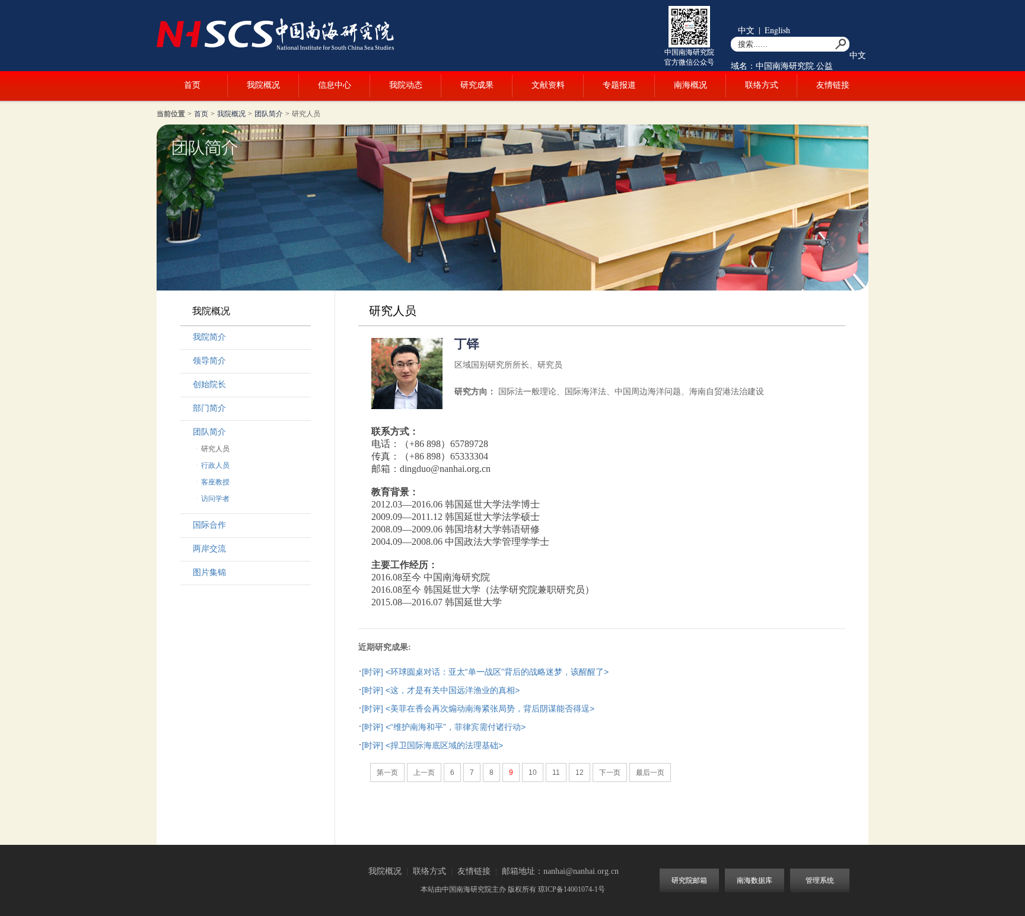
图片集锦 (209, 572)
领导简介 (209, 360)
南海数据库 (754, 880)
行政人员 (215, 465)
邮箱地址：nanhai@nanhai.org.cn (560, 871)
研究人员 (306, 114)
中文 (746, 30)
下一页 (609, 772)
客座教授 (215, 482)
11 (556, 772)
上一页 (424, 772)
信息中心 (334, 85)
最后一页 (650, 772)
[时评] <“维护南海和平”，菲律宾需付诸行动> (444, 727)
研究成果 (477, 85)
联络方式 (761, 85)
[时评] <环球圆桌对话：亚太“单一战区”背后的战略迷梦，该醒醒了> (485, 671)
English (777, 30)
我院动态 (405, 85)
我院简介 (209, 337)
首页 (192, 85)
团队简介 (268, 114)
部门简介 (209, 408)
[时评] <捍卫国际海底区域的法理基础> (432, 745)
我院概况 (263, 85)
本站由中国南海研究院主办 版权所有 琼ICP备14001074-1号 (513, 889)
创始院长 (209, 384)
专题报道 (619, 85)
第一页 (387, 772)
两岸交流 (209, 548)
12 (579, 772)
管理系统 (820, 880)
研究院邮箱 (689, 880)
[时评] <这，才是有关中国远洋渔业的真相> (441, 690)
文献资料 (548, 85)
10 (533, 772)
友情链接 (832, 85)
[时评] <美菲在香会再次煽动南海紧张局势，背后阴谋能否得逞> (478, 708)
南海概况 (690, 85)
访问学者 (215, 498)
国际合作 (209, 525)
